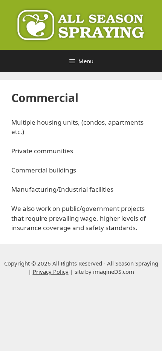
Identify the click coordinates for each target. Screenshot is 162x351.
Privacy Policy (51, 271)
